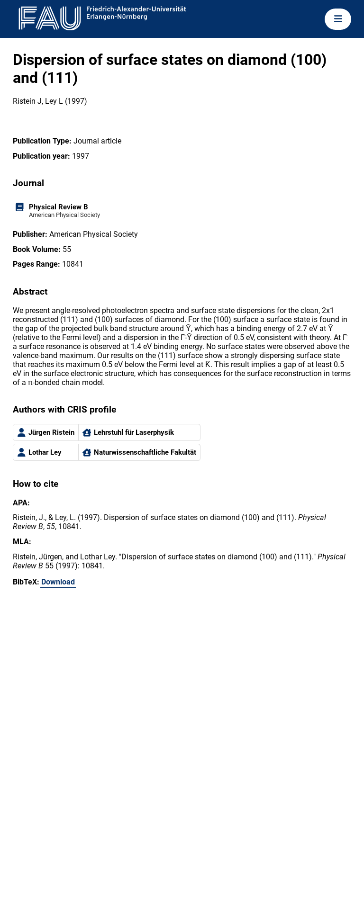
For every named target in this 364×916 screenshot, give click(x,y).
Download (58, 581)
